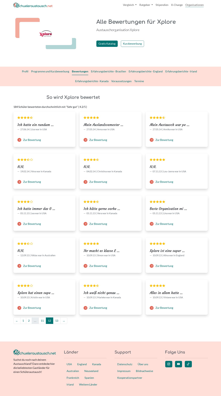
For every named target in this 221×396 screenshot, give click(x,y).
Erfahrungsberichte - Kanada (92, 81)
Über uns (143, 364)
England (82, 364)
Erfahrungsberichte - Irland (181, 71)
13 (56, 320)
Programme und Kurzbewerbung (50, 71)
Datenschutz (124, 364)
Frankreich (73, 377)
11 (42, 320)
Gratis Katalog (106, 43)
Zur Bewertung (32, 139)
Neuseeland (91, 371)
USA (69, 364)
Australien (73, 371)
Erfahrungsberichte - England (146, 71)
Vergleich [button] (128, 4)
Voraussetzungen (121, 81)
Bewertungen (80, 71)
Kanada (96, 364)
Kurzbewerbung (132, 43)
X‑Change (177, 4)
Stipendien (162, 4)
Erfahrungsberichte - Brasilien (108, 71)
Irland (70, 384)
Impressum (123, 371)
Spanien (89, 377)
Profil (25, 71)
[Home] (32, 4)
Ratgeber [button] (145, 4)
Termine (139, 81)
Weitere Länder (88, 384)
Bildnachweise (144, 371)
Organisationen (194, 4)
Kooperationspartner (129, 377)
